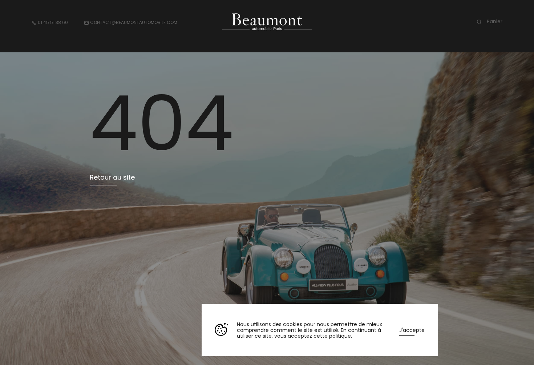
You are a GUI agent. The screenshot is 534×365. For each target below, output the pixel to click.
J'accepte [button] (412, 330)
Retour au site (112, 177)
